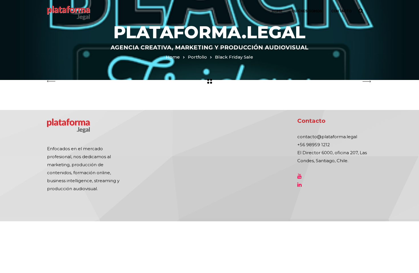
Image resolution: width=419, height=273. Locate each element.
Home (277, 11)
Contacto (341, 11)
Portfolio (197, 57)
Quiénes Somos (307, 11)
